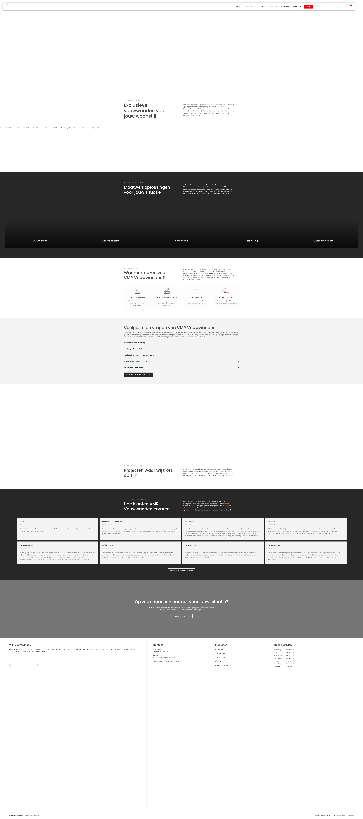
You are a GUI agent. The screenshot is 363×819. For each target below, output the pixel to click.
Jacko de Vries (108, 545)
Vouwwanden (219, 649)
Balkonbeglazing (220, 653)
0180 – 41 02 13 (157, 649)
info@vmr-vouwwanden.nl (162, 651)
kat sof (22, 521)
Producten (259, 7)
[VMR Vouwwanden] (9, 6)
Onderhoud (273, 7)
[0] (349, 6)
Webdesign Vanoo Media (322, 815)
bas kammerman (26, 545)
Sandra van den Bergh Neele (113, 521)
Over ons (238, 7)
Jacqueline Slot (274, 545)
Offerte (308, 7)
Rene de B (271, 521)
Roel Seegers (190, 521)
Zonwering (218, 661)
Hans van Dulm (190, 545)
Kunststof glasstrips (221, 665)
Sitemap (351, 815)
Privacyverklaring (339, 815)
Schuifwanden (220, 657)
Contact (296, 7)
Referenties (285, 7)
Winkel (247, 7)
